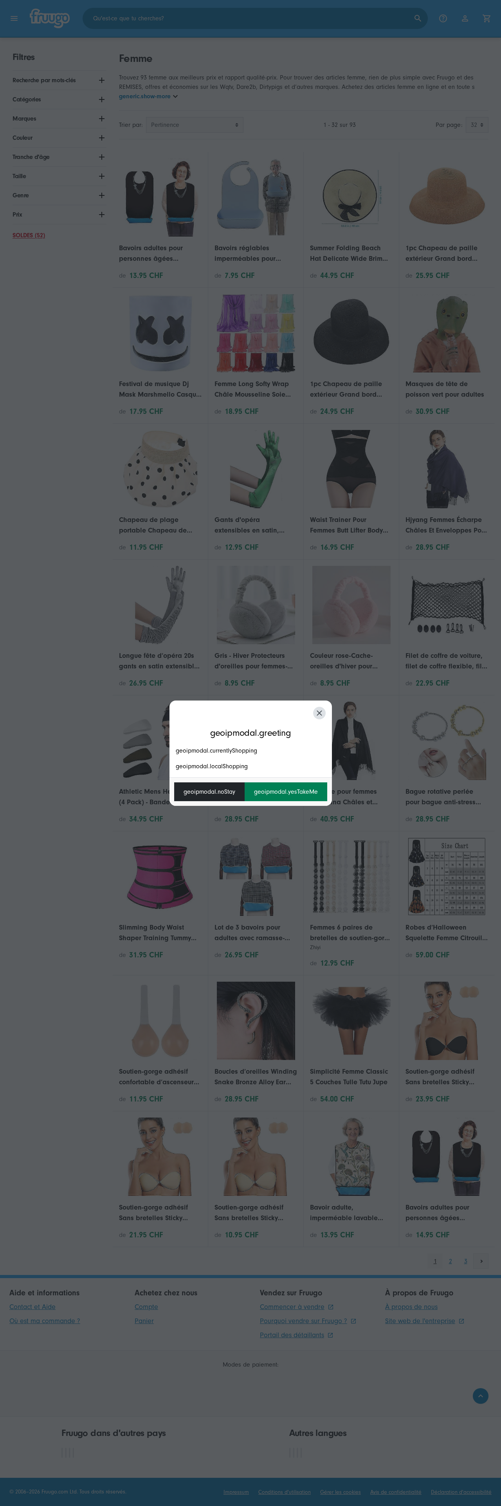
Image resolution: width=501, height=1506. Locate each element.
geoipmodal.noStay (209, 791)
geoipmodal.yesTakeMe (286, 791)
